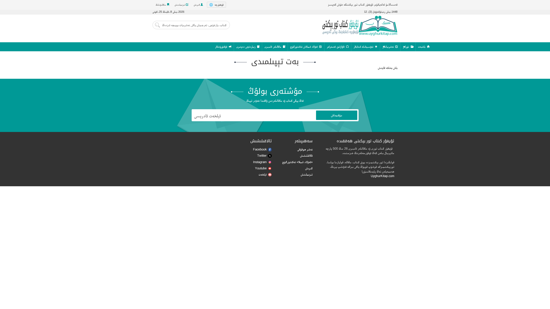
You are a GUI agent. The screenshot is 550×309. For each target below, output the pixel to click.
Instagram (260, 162)
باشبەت (422, 46)
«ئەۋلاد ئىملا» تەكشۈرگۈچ (297, 162)
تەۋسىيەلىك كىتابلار (364, 46)
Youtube (261, 168)
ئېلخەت (263, 174)
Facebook (260, 149)
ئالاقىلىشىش (306, 155)
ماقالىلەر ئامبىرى (273, 46)
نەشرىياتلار (388, 46)
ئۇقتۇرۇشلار (221, 46)
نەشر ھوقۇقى (305, 149)
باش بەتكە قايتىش (387, 68)
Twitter (262, 155)
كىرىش (197, 4)
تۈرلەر (406, 46)
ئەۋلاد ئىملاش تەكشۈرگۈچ (304, 46)
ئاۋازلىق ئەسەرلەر (336, 46)
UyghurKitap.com (382, 176)
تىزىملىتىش (180, 4)
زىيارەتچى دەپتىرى (246, 46)
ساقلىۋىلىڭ (161, 4)
